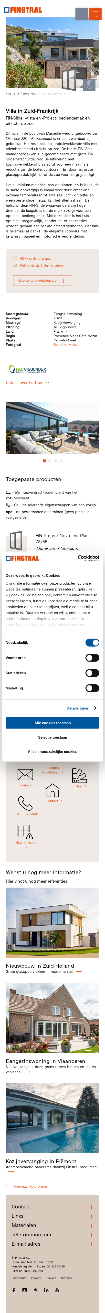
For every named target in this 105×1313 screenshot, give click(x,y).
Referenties (28, 93)
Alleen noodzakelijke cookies (52, 751)
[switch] (92, 658)
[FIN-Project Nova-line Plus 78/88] (69, 79)
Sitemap (66, 1278)
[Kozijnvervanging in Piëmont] (52, 1118)
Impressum (19, 1278)
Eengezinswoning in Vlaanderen (45, 1061)
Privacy (36, 1278)
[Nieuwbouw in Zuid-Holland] (52, 923)
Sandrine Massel (66, 345)
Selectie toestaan (52, 737)
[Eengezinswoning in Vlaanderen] (52, 1018)
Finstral (11, 93)
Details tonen (78, 708)
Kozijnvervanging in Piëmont (41, 1161)
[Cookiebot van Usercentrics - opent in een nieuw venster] (78, 558)
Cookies (51, 1278)
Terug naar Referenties (30, 1186)
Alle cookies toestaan (52, 723)
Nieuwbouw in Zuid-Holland (40, 966)
